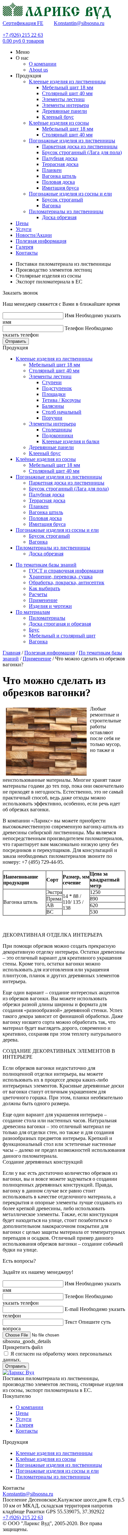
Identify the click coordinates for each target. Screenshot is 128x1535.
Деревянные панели (64, 111)
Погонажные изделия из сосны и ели (70, 194)
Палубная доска (59, 158)
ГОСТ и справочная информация (66, 570)
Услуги (24, 1419)
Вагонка (51, 205)
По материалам (33, 612)
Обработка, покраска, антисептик (66, 582)
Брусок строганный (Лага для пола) (82, 152)
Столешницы (57, 429)
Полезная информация (49, 652)
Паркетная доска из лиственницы (79, 146)
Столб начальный (61, 412)
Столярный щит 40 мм (67, 93)
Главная (11, 652)
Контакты (27, 1431)
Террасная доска (60, 164)
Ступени (52, 382)
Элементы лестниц (63, 99)
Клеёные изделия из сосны (59, 123)
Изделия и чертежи (50, 606)
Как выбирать (44, 588)
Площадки (54, 394)
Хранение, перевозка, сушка (61, 576)
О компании (29, 1407)
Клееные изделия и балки (70, 441)
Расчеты (38, 594)
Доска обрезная (59, 217)
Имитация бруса (60, 188)
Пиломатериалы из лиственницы (66, 211)
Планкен (52, 170)
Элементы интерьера (65, 105)
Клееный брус (58, 117)
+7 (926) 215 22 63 (23, 35)
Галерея (24, 1425)
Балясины (53, 406)
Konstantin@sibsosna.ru (79, 23)
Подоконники (57, 435)
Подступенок (57, 388)
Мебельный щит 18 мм (67, 87)
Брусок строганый (62, 199)
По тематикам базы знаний (46, 565)
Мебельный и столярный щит (62, 635)
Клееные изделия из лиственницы (67, 81)
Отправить (15, 341)
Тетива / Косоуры (61, 400)
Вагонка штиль (59, 176)
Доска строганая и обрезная (60, 624)
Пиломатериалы (47, 618)
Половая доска (58, 182)
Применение (43, 600)
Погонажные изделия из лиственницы (72, 140)
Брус (34, 630)
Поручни (52, 418)
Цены (22, 1413)
